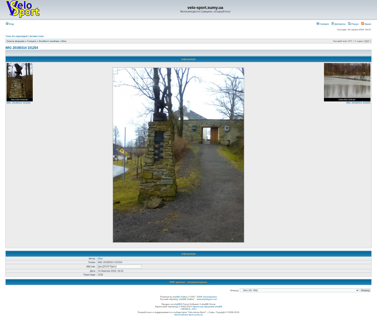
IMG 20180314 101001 (358, 102)
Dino (64, 41)
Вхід (11, 24)
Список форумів (15, 41)
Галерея (324, 24)
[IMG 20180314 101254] (178, 242)
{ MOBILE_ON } (188, 309)
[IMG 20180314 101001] (347, 100)
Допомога (339, 24)
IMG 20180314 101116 (18, 102)
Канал (367, 24)
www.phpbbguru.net (207, 299)
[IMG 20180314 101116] (20, 100)
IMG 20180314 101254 (21, 48)
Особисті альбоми (49, 41)
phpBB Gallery (180, 297)
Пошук (355, 24)
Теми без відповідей (16, 36)
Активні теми (36, 36)
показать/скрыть (197, 282)
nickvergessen (210, 297)
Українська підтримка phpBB (207, 306)
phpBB (177, 304)
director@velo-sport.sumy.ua (188, 314)
